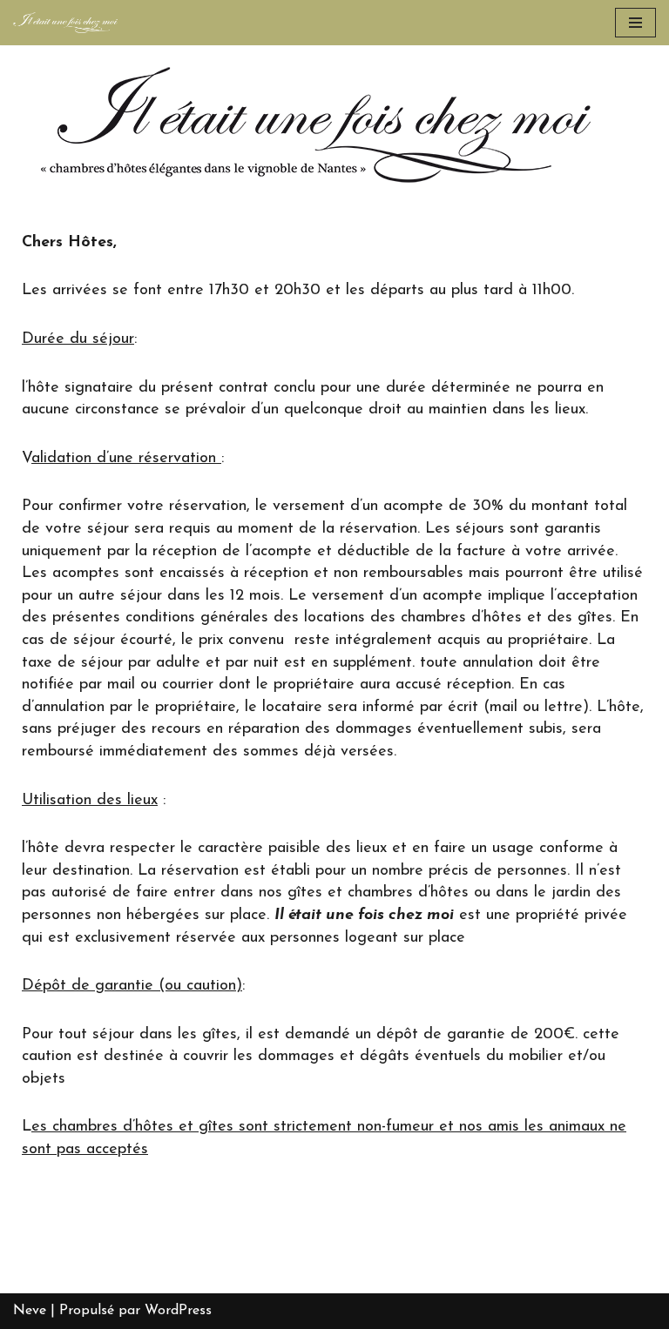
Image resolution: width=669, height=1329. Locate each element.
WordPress (178, 1311)
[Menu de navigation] (635, 22)
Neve (29, 1311)
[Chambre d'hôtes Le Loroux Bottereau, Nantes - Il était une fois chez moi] (65, 22)
